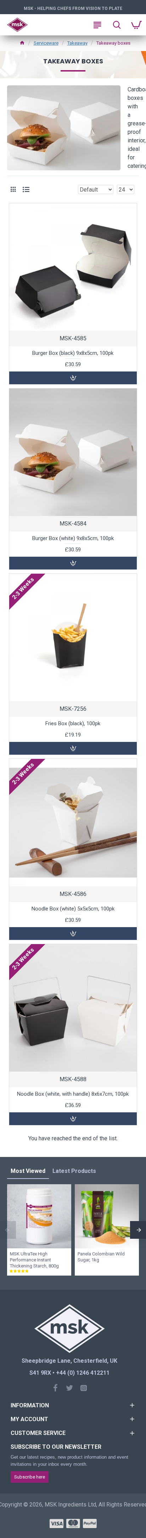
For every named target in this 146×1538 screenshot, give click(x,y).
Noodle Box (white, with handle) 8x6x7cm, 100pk (73, 1094)
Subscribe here (29, 1477)
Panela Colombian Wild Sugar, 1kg (101, 1256)
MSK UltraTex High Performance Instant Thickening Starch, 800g (34, 1260)
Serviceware (46, 43)
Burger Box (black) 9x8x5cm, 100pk (72, 353)
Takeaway (77, 43)
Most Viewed (28, 1171)
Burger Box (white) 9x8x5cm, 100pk (73, 538)
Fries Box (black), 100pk (72, 723)
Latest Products (74, 1171)
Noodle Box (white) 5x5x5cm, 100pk (73, 909)
